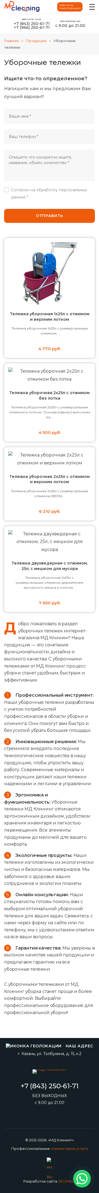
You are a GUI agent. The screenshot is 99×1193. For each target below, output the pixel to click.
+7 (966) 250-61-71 (32, 27)
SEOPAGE (67, 1181)
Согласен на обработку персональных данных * (49, 193)
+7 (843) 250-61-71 (32, 23)
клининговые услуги (69, 1148)
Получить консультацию (70, 7)
